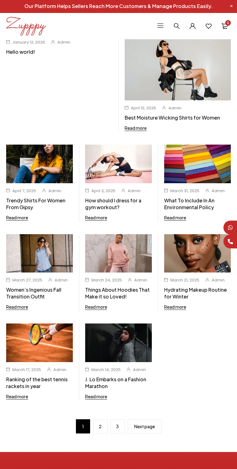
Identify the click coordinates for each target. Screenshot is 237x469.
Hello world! (20, 52)
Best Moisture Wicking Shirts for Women (172, 117)
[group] (118, 342)
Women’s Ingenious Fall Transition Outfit (33, 293)
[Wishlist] (208, 26)
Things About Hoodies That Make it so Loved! (117, 293)
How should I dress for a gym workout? (113, 203)
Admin (63, 42)
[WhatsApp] (230, 227)
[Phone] (230, 241)
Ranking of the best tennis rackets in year (37, 382)
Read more (136, 128)
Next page (144, 426)
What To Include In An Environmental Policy (189, 203)
